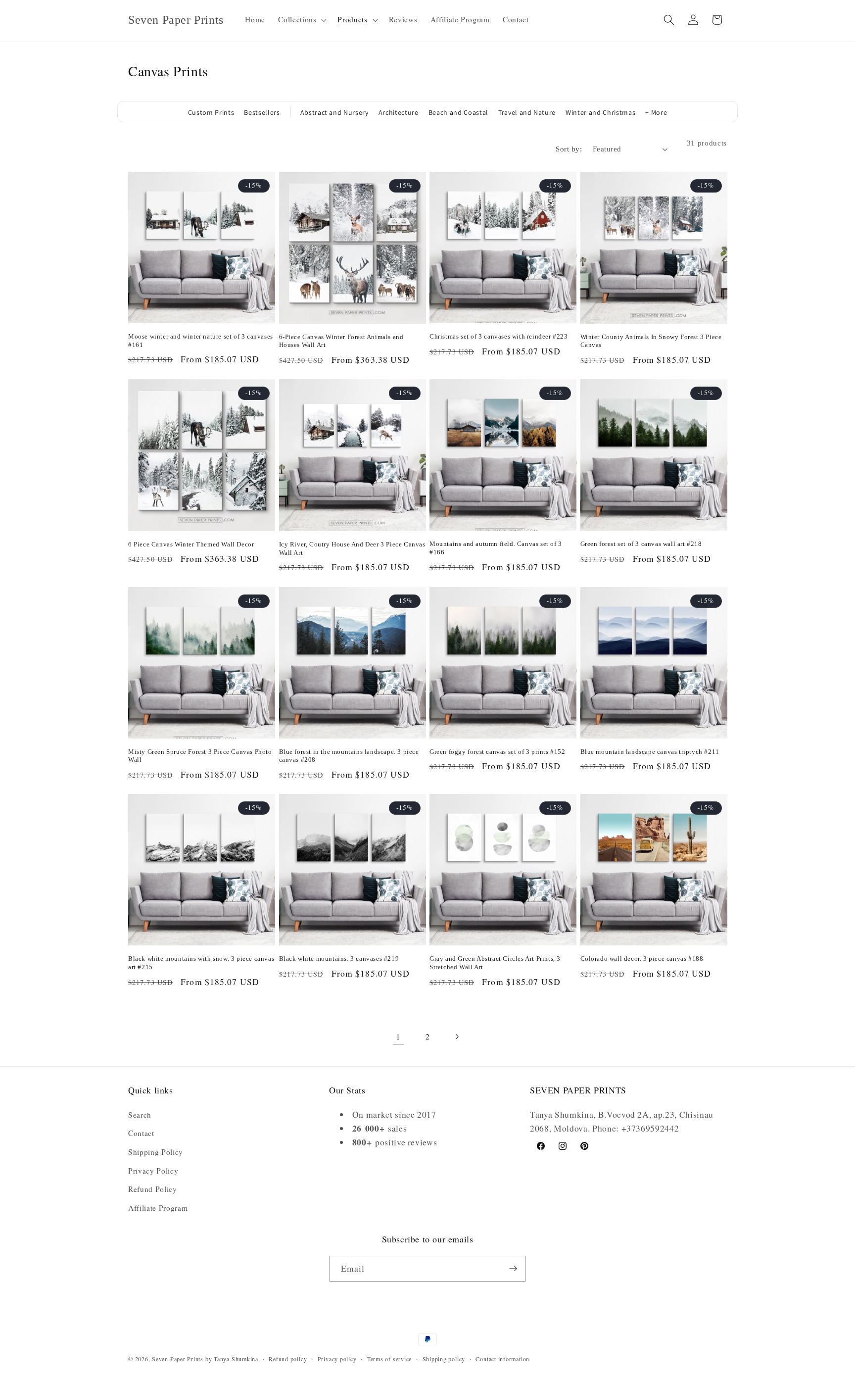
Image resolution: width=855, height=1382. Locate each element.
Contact (141, 1133)
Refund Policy (152, 1189)
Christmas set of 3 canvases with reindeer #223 (498, 336)
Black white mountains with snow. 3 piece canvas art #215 (201, 963)
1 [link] (398, 1036)
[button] (301, 19)
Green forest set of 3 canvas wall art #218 (641, 543)
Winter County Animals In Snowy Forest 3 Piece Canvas (651, 341)
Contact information (502, 1359)
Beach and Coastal (458, 112)
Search (139, 1115)
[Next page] (457, 1036)
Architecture (399, 112)
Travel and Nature (527, 112)
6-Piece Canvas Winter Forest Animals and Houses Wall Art (341, 341)
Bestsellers (262, 112)
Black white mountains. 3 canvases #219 (339, 958)
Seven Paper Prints (177, 1359)
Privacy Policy (153, 1171)
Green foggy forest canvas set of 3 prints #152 (497, 751)
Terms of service (389, 1359)
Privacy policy (337, 1359)
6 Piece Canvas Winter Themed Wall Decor (191, 544)
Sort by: (569, 149)
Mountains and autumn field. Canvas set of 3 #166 (495, 548)
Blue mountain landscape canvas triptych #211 (649, 751)
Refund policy (288, 1359)
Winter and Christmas (600, 112)
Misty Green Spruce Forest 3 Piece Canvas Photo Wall (200, 756)
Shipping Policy (155, 1152)
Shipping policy (444, 1359)
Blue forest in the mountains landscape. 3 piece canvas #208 (349, 756)
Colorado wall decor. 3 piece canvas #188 (642, 958)
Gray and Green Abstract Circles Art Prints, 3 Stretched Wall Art (495, 963)
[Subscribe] (513, 1269)
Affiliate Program (158, 1208)
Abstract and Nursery (334, 112)
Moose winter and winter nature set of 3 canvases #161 (200, 340)
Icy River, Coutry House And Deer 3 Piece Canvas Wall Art (352, 548)
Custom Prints (211, 112)
